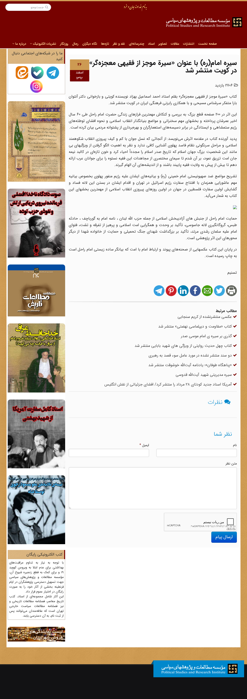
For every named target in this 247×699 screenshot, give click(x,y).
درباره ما (20, 43)
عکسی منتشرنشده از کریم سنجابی (205, 317)
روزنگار (64, 43)
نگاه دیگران (89, 43)
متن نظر (231, 463)
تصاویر (162, 43)
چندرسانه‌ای (136, 43)
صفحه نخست (207, 43)
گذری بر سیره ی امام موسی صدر (207, 336)
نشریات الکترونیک (44, 43)
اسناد (151, 43)
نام (235, 445)
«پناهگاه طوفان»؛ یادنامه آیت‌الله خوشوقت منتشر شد (190, 365)
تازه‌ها (105, 43)
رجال (75, 43)
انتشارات (188, 43)
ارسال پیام (224, 537)
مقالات (175, 43)
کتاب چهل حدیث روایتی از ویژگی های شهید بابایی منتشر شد (184, 346)
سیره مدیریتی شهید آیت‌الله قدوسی (204, 375)
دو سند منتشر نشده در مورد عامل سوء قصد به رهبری (191, 355)
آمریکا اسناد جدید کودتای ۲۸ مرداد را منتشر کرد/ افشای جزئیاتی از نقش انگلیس (168, 384)
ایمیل (144, 445)
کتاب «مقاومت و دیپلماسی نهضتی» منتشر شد (195, 326)
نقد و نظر (119, 43)
